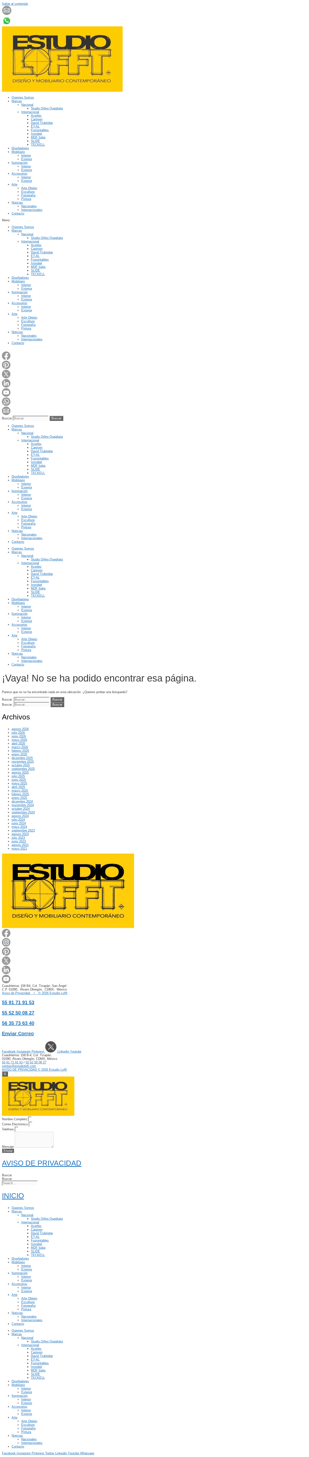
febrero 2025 (20, 794)
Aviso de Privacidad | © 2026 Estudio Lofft (34, 993)
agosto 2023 (20, 834)
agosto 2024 (20, 816)
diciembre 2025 (22, 758)
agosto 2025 (20, 772)
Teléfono (8, 1129)
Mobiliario (18, 152)
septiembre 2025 (23, 769)
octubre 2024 (21, 809)
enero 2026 (19, 754)
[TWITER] (51, 1051)
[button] (154, 220)
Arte (14, 184)
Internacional (30, 112)
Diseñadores (20, 148)
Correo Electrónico (15, 1124)
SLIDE (35, 141)
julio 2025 (18, 776)
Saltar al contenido (15, 4)
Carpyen (36, 119)
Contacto (18, 213)
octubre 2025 (21, 765)
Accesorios (19, 173)
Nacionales (29, 206)
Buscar (7, 418)
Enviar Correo (18, 1033)
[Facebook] (6, 359)
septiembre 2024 (23, 812)
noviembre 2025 (23, 761)
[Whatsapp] (6, 405)
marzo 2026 (20, 747)
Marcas (17, 101)
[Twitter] (6, 377)
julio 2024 (18, 819)
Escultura (28, 192)
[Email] (6, 414)
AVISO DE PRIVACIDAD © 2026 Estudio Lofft (34, 1069)
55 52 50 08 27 (18, 1012)
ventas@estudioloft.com (19, 1066)
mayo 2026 (19, 740)
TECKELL (38, 144)
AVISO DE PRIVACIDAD (41, 1163)
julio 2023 (18, 838)
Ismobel (36, 134)
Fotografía (28, 195)
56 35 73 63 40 (18, 1023)
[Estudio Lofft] (62, 91)
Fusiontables (40, 130)
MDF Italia (38, 137)
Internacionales (31, 210)
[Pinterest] (6, 368)
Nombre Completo (15, 1119)
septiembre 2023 (23, 830)
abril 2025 (18, 787)
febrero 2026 (20, 751)
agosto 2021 (20, 845)
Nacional (27, 105)
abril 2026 (18, 743)
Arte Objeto (29, 188)
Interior (26, 155)
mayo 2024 (19, 827)
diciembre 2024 (22, 801)
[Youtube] (6, 395)
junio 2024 (19, 823)
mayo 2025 (19, 783)
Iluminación (20, 163)
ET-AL (35, 126)
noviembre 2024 (23, 805)
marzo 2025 (20, 790)
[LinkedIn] (6, 386)
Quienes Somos (23, 97)
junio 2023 (19, 841)
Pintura (26, 199)
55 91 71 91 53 (18, 1002)
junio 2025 (19, 780)
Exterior (26, 159)
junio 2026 (19, 736)
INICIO (13, 1196)
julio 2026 (18, 732)
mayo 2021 (19, 848)
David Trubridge (42, 123)
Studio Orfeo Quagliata (47, 108)
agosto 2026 (20, 729)
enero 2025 (19, 798)
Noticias (17, 202)
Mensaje (8, 1146)
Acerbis (36, 115)
